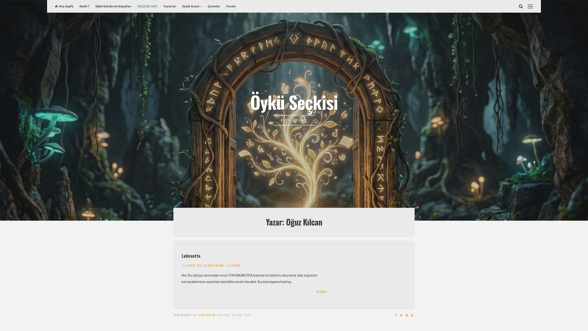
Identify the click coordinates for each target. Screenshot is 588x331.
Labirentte (191, 256)
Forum (231, 6)
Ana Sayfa (66, 6)
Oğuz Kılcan (215, 265)
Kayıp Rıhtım (207, 315)
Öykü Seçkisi (294, 102)
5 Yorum (234, 265)
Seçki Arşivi (190, 6)
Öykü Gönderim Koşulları (113, 6)
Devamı (321, 292)
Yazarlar (169, 6)
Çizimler (214, 6)
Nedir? (84, 6)
